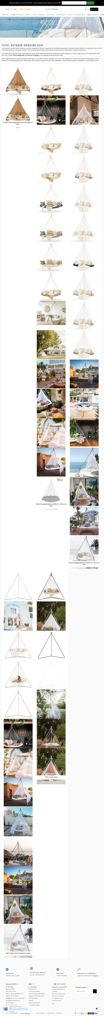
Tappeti (31, 1000)
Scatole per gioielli (34, 991)
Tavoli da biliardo (11, 991)
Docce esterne (10, 1003)
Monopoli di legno (34, 1005)
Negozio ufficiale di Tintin (36, 996)
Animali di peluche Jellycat (37, 993)
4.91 (21, 9)
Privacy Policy (50, 1013)
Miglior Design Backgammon (14, 993)
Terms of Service (40, 1013)
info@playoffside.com (58, 989)
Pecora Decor (32, 989)
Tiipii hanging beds (33, 50)
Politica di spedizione (58, 993)
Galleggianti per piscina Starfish (15, 998)
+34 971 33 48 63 (61, 984)
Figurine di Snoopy (34, 1003)
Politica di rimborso (58, 996)
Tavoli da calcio (10, 989)
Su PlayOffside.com (57, 998)
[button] (12, 9)
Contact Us (59, 1013)
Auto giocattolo (33, 998)
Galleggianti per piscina (13, 1000)
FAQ (53, 1003)
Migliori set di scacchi (12, 996)
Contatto (54, 991)
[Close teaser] (97, 1008)
